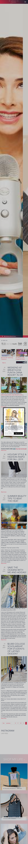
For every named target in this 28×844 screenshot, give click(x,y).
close (22, 410)
